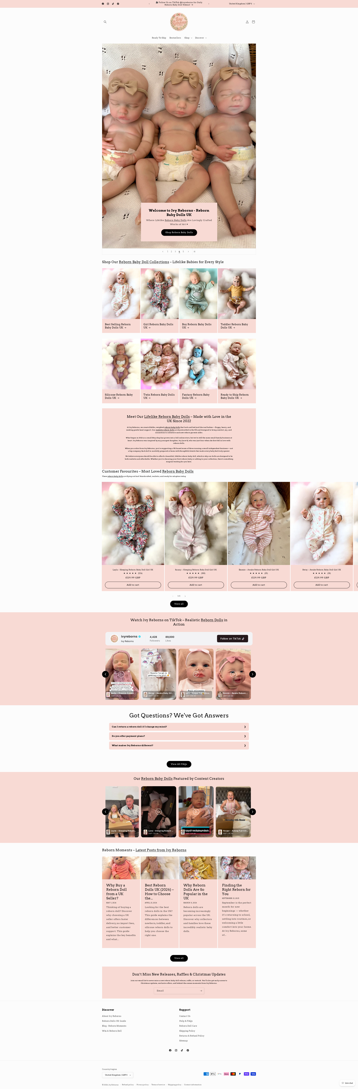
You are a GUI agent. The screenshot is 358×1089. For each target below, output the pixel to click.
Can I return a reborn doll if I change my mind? (139, 726)
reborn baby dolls (172, 427)
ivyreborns (129, 636)
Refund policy (128, 1085)
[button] (105, 22)
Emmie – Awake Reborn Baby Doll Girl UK (259, 570)
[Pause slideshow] (195, 251)
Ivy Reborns (114, 1085)
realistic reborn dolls (165, 430)
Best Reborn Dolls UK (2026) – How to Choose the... (159, 891)
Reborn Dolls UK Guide (114, 1021)
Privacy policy (143, 1085)
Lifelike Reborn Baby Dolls (167, 417)
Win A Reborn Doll (112, 1031)
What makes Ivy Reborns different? (132, 745)
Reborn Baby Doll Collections (144, 262)
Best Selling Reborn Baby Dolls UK (118, 326)
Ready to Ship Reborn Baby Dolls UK (235, 396)
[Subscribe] (201, 991)
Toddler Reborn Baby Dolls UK (234, 326)
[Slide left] (173, 596)
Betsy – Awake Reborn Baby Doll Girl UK (321, 570)
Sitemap (183, 1041)
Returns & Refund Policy (191, 1036)
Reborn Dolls (212, 620)
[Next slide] (188, 251)
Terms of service (158, 1085)
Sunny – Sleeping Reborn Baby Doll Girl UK (196, 570)
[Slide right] (185, 596)
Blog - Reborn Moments (114, 1026)
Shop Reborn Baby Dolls (195, 232)
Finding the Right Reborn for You (236, 889)
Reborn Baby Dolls (192, 220)
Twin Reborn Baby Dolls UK (159, 396)
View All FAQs (179, 764)
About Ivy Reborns (111, 1016)
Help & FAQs (186, 1021)
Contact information (192, 1085)
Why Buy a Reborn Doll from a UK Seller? (116, 891)
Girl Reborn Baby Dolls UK (158, 326)
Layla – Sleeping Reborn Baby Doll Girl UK (133, 570)
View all (179, 604)
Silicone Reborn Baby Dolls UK (119, 396)
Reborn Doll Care (188, 1026)
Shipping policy (174, 1085)
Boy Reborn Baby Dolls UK (197, 326)
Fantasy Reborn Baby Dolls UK (195, 396)
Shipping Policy (187, 1031)
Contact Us (184, 1016)
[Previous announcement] (149, 3)
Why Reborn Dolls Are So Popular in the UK (195, 891)
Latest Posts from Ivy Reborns (161, 850)
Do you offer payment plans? (128, 736)
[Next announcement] (209, 3)
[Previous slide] (163, 251)
